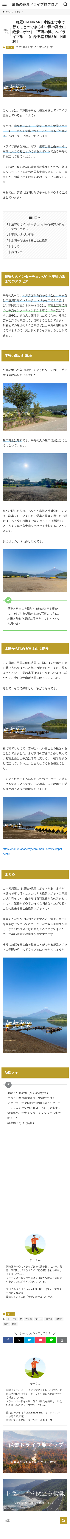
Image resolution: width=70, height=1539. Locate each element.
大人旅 (28, 1319)
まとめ (15, 246)
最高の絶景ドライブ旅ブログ (35, 4)
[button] (8, 1340)
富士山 (10, 47)
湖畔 (6, 1323)
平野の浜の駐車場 (22, 234)
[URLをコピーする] (62, 1340)
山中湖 (49, 1319)
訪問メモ (16, 252)
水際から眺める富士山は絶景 (29, 240)
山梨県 (59, 1319)
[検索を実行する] (63, 1520)
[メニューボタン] (4, 4)
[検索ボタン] (65, 4)
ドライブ (11, 1319)
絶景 (14, 1323)
